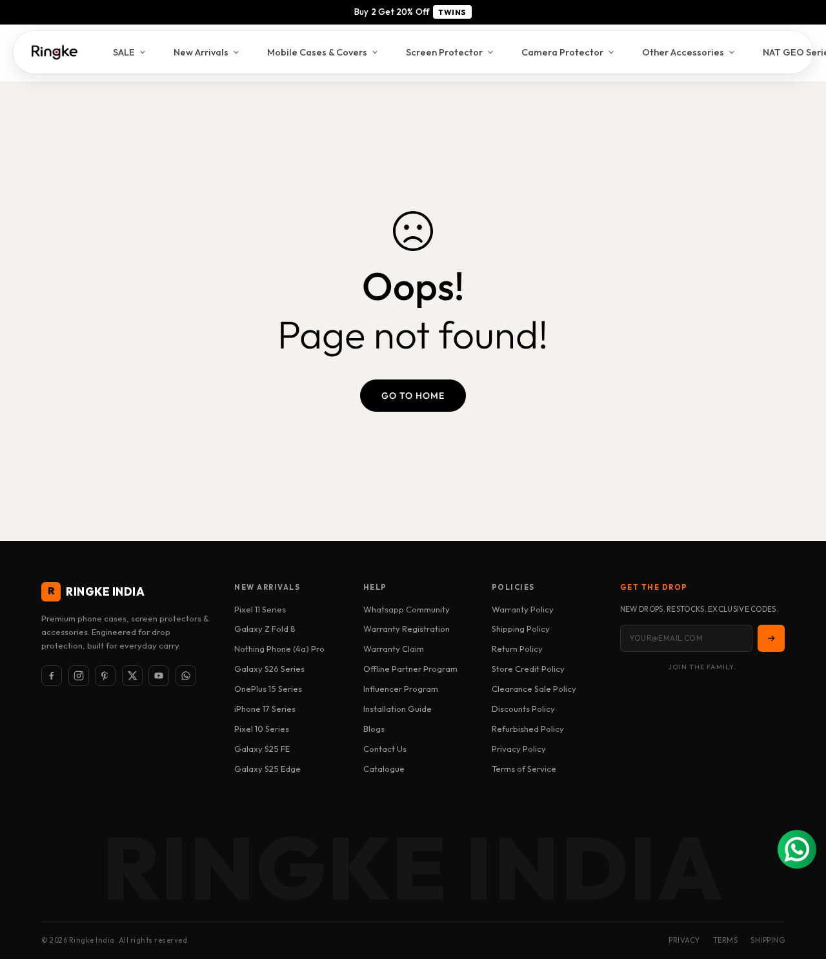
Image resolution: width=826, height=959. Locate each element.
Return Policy (517, 648)
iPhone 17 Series (265, 708)
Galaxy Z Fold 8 (265, 628)
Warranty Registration (406, 628)
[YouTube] (158, 675)
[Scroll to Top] (801, 888)
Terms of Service (524, 768)
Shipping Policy (521, 628)
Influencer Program (400, 688)
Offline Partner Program (410, 668)
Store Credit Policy (528, 668)
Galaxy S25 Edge (267, 768)
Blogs (374, 728)
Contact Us (385, 748)
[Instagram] (78, 675)
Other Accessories (683, 52)
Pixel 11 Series (260, 609)
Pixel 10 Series (261, 728)
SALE (124, 52)
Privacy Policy (519, 748)
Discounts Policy (523, 708)
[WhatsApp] (186, 675)
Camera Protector (562, 52)
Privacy (684, 940)
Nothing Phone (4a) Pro (279, 648)
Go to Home (413, 395)
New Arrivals (201, 52)
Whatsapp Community (406, 609)
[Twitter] (132, 675)
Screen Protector (444, 52)
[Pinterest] (105, 675)
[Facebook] (51, 675)
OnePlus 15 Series (268, 688)
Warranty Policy (523, 609)
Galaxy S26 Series (269, 668)
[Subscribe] (771, 638)
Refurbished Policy (528, 728)
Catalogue (384, 768)
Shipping (767, 940)
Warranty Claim (393, 648)
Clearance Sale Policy (534, 688)
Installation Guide (397, 708)
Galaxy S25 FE (262, 748)
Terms (725, 940)
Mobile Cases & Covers (317, 52)
